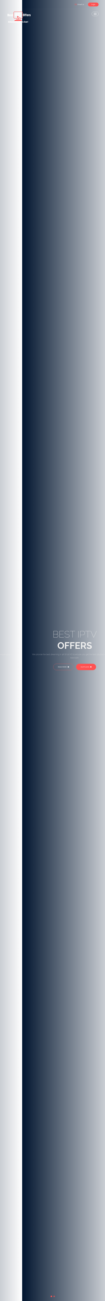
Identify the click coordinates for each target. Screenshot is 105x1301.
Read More (40, 667)
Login (93, 4)
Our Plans (63, 667)
